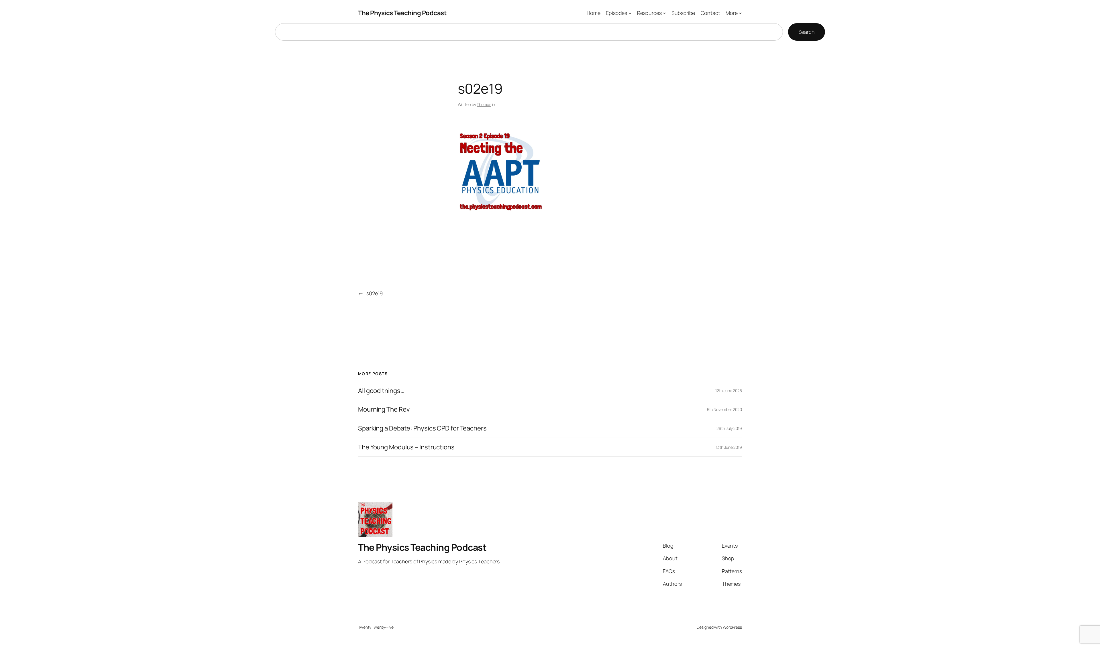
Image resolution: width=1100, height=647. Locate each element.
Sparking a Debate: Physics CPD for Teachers (422, 428)
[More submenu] (740, 13)
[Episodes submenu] (630, 13)
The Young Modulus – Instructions (406, 447)
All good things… (381, 390)
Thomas (484, 104)
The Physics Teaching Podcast (402, 13)
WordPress (732, 627)
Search (806, 31)
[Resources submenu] (664, 13)
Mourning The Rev (383, 409)
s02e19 (374, 293)
